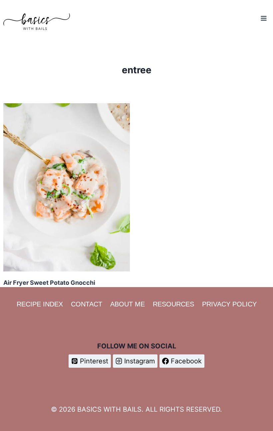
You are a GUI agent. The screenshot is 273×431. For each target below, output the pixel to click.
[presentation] (66, 187)
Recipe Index (40, 304)
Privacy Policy (229, 304)
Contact (86, 304)
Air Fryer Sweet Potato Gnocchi (49, 282)
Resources (173, 304)
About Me (127, 304)
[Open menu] (263, 18)
